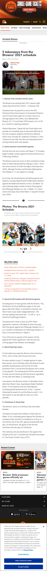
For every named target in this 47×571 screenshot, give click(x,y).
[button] (23, 82)
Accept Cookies (23, 567)
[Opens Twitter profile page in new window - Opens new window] (11, 67)
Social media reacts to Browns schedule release (20, 267)
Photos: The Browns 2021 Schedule (18, 208)
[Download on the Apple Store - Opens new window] (16, 514)
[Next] (30, 248)
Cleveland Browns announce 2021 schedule (19, 270)
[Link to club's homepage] (4, 21)
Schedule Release (9, 39)
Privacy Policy (28, 550)
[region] (23, 547)
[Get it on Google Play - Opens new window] (31, 515)
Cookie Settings (23, 554)
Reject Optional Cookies (23, 560)
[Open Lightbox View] (23, 237)
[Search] (40, 21)
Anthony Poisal (14, 62)
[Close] (43, 526)
